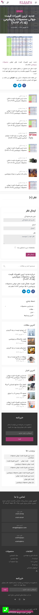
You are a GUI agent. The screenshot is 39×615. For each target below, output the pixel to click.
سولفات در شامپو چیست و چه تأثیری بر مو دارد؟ (17, 358)
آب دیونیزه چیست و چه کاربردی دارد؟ (16, 331)
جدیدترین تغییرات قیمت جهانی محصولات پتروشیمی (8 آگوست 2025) (16, 404)
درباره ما (34, 558)
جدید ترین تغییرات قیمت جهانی (25, 476)
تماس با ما (34, 561)
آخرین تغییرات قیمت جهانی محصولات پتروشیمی (20, 473)
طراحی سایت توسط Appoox (19, 612)
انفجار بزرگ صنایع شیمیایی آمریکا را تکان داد (15, 385)
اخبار (31, 312)
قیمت (32, 461)
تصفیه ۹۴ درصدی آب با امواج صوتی (17, 394)
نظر (34, 233)
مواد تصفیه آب (13, 561)
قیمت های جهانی (29, 479)
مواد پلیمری (14, 558)
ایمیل (34, 225)
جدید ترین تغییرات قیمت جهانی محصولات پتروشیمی (22, 457)
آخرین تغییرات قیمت (12, 461)
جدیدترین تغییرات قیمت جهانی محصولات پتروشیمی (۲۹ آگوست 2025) (16, 377)
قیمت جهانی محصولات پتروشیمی (24, 464)
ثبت (19, 439)
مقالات (31, 309)
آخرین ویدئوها (28, 315)
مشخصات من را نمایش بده (26, 247)
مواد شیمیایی (14, 555)
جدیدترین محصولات (26, 306)
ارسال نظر (30, 254)
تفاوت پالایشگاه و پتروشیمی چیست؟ (17, 340)
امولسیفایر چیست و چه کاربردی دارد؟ (16, 349)
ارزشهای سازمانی (32, 568)
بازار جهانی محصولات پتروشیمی (25, 482)
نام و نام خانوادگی (30, 216)
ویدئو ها (34, 564)
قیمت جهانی (24, 461)
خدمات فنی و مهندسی (30, 555)
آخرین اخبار (19, 11)
